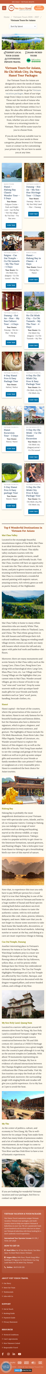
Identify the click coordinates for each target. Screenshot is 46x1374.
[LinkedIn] (14, 1354)
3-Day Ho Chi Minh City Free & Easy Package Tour (33, 491)
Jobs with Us (8, 1296)
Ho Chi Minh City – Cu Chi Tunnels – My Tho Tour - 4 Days (33, 321)
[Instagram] (9, 1354)
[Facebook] (4, 1354)
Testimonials (8, 1292)
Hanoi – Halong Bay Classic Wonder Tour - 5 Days (12, 192)
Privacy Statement (10, 1322)
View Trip (11, 225)
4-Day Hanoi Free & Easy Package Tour (11, 378)
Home (7, 17)
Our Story (7, 1283)
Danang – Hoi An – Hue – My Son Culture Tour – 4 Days (11, 319)
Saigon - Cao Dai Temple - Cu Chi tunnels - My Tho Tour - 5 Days (12, 261)
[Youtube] (20, 1354)
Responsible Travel (11, 1348)
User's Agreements (11, 1339)
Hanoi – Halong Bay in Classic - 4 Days (33, 259)
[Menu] (4, 8)
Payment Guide (9, 1318)
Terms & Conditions (11, 1335)
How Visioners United (12, 1343)
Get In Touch (8, 1309)
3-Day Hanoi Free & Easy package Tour (11, 490)
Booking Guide (9, 1313)
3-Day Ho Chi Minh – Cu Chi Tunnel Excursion (33, 434)
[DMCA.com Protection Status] (23, 1370)
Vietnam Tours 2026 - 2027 (26, 17)
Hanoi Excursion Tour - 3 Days (11, 432)
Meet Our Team (9, 1288)
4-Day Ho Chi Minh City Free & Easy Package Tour (33, 380)
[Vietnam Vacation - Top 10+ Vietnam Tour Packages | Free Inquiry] (20, 8)
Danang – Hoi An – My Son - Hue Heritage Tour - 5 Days (33, 191)
